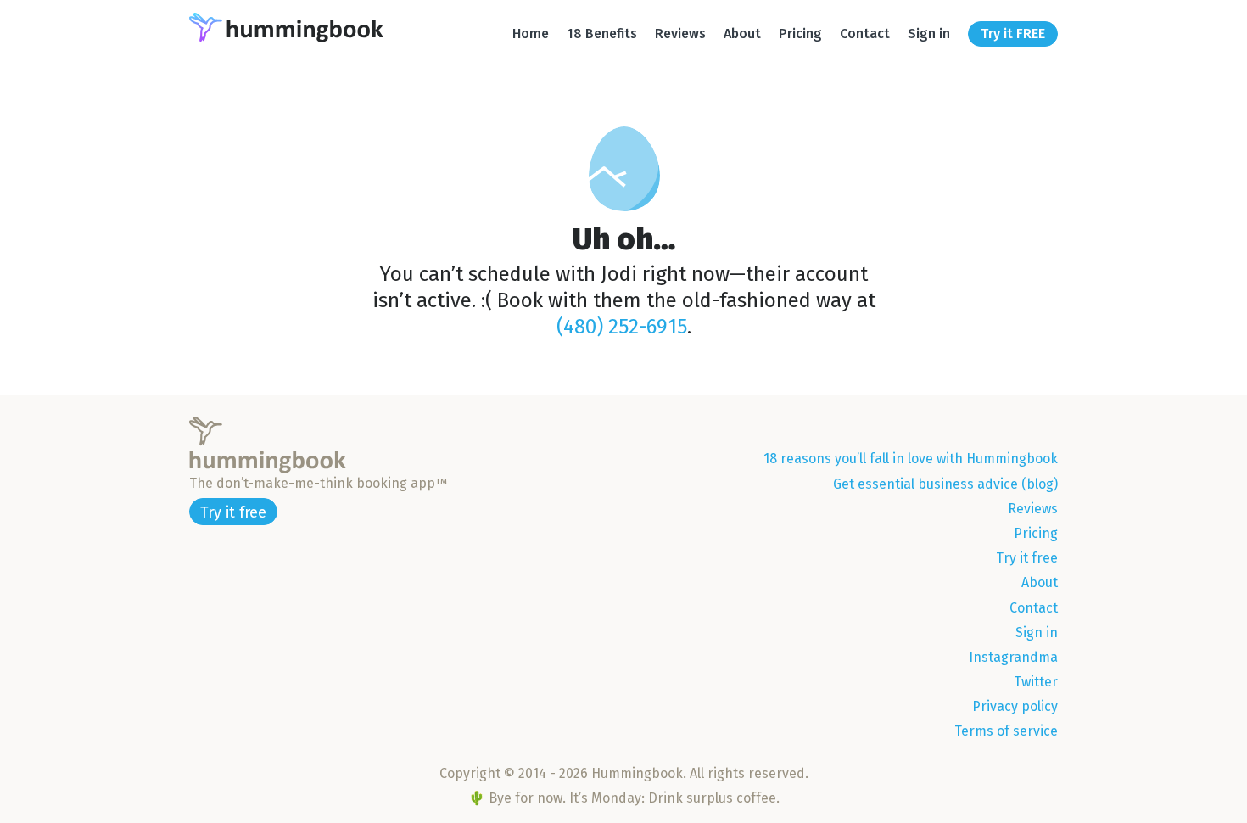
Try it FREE (1013, 33)
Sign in (929, 33)
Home (530, 33)
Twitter (1036, 682)
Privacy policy (1015, 706)
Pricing (800, 33)
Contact (865, 33)
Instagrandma (1013, 657)
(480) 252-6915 (621, 327)
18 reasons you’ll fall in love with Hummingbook (910, 459)
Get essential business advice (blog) (945, 484)
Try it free (233, 512)
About (742, 33)
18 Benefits (602, 33)
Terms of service (1006, 731)
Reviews (680, 33)
